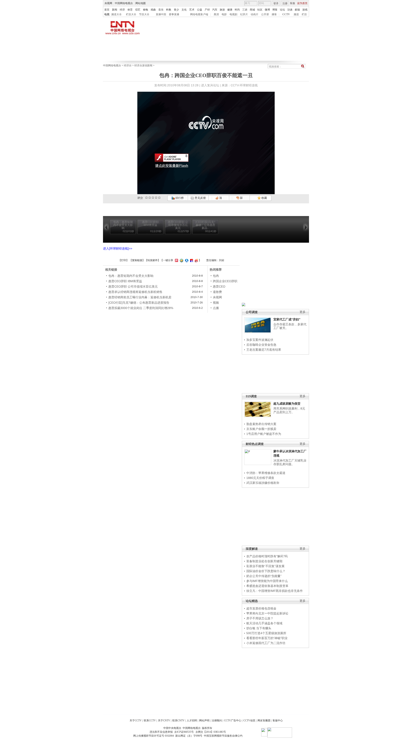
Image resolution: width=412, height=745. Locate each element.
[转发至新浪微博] (196, 260)
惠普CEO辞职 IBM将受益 (125, 281)
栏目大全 (131, 14)
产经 (207, 9)
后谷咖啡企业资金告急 (261, 344)
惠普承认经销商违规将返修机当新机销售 (135, 292)
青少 (176, 9)
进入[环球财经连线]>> (117, 248)
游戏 (304, 9)
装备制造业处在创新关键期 (264, 561)
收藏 (264, 198)
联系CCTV (150, 720)
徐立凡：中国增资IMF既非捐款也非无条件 (274, 591)
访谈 (289, 9)
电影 (224, 14)
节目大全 (144, 14)
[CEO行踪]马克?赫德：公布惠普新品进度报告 (138, 302)
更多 (303, 312)
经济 (122, 9)
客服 (292, 3)
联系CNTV (178, 720)
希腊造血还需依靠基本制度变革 (267, 586)
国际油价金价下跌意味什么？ (265, 571)
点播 (216, 308)
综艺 (137, 9)
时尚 (237, 9)
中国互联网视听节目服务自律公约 (223, 735)
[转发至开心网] (176, 260)
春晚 (145, 9)
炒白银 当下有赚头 (258, 628)
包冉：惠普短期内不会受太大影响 (130, 275)
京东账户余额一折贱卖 (261, 429)
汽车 (214, 9)
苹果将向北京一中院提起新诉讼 (267, 613)
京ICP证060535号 (184, 731)
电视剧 (233, 14)
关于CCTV (136, 720)
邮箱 (297, 9)
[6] (152, 197)
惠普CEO (219, 286)
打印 (123, 260)
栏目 (304, 14)
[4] (149, 197)
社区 (259, 9)
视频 (216, 302)
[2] (146, 197)
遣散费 (217, 292)
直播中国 (161, 14)
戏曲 (153, 9)
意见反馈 (200, 198)
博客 (274, 9)
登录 (276, 3)
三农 (244, 9)
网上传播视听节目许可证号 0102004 (153, 735)
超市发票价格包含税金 (261, 608)
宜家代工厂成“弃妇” (286, 319)
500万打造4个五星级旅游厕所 (266, 633)
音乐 (161, 9)
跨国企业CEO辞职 (225, 281)
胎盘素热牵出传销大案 (261, 424)
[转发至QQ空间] (181, 260)
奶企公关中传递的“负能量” (264, 576)
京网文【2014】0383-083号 (210, 731)
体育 (130, 9)
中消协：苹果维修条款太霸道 (265, 473)
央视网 (108, 3)
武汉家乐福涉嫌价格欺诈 (262, 482)
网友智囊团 (264, 720)
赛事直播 (174, 14)
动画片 (254, 14)
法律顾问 (217, 720)
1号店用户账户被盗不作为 (263, 434)
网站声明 (204, 720)
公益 (199, 9)
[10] (159, 197)
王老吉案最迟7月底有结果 (263, 349)
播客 (274, 14)
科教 (168, 9)
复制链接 (137, 260)
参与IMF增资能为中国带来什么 (267, 581)
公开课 (265, 14)
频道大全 (116, 14)
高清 (216, 14)
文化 (184, 9)
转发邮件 (152, 260)
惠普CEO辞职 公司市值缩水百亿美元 (133, 286)
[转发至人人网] (186, 260)
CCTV (286, 14)
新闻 (114, 9)
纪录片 (244, 14)
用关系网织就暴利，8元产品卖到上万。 (289, 410)
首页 (106, 9)
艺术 (191, 9)
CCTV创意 (249, 720)
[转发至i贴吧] (191, 260)
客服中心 (278, 720)
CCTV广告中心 (232, 720)
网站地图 (140, 3)
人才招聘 (192, 720)
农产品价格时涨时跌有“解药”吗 (267, 556)
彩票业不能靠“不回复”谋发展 (265, 566)
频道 (296, 14)
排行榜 (179, 198)
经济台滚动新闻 (143, 65)
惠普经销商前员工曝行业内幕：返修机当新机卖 (139, 297)
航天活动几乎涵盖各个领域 (264, 623)
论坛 (282, 9)
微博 (267, 9)
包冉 (216, 275)
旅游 (222, 9)
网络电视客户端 (199, 14)
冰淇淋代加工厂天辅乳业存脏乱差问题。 (289, 462)
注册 (285, 3)
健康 (229, 9)
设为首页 (302, 3)
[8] (156, 197)
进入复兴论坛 (210, 85)
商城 (252, 9)
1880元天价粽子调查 (260, 478)
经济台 (128, 65)
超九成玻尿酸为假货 (286, 403)
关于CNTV (164, 720)
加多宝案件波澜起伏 (259, 339)
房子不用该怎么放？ (259, 618)
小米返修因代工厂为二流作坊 (265, 643)
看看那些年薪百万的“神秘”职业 (267, 638)
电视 (106, 14)
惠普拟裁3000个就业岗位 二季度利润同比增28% (140, 308)
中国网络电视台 (124, 3)
